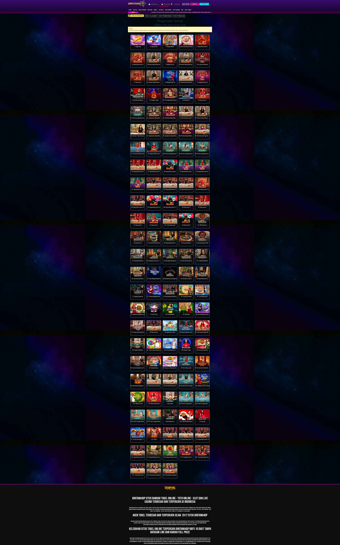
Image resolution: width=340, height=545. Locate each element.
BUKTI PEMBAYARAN (165, 16)
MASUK (194, 4)
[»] (136, 15)
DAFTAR (204, 4)
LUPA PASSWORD (163, 6)
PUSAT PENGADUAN (179, 16)
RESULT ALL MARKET (151, 16)
